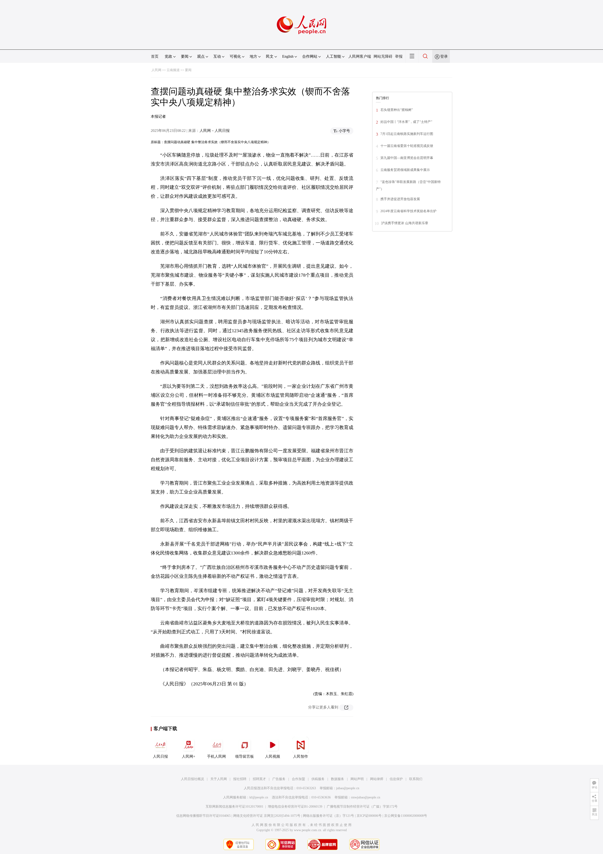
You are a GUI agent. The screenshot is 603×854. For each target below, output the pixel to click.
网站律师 (376, 779)
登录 (444, 56)
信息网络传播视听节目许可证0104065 (203, 816)
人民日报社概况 (192, 779)
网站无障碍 (383, 56)
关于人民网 (218, 779)
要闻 (188, 70)
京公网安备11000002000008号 (405, 816)
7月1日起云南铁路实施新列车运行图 (406, 134)
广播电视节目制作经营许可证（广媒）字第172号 (362, 806)
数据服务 (337, 779)
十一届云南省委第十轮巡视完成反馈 (406, 146)
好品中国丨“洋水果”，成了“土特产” (406, 122)
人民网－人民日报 (215, 131)
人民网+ (188, 756)
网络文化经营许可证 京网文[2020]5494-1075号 (266, 816)
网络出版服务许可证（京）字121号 (328, 816)
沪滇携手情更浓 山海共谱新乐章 (404, 223)
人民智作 (300, 756)
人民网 (156, 70)
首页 (155, 56)
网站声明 (357, 779)
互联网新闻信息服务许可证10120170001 (234, 806)
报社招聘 (239, 779)
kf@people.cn (258, 797)
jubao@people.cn (347, 788)
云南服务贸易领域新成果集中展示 (405, 170)
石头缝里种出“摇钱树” (396, 110)
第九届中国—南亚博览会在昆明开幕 (406, 158)
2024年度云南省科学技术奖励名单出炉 (408, 211)
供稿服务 (318, 779)
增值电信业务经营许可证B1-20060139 (295, 806)
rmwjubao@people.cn (365, 797)
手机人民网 (216, 756)
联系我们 (415, 779)
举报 (399, 56)
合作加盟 (298, 779)
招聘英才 (259, 779)
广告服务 (278, 779)
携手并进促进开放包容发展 (400, 199)
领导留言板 (244, 756)
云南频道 (173, 70)
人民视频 (272, 756)
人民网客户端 (359, 56)
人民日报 (160, 756)
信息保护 (396, 779)
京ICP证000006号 (369, 816)
